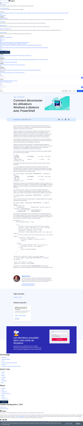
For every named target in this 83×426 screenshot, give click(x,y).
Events (37, 59)
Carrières (3, 397)
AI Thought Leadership (4, 8)
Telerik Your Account (13, 80)
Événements (3, 380)
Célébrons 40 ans (4, 398)
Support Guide (24, 55)
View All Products (5, 52)
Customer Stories (42, 59)
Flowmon (23, 45)
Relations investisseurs (5, 393)
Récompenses (4, 391)
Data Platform (2, 13)
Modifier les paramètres (78, 423)
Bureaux (3, 395)
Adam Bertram (17, 119)
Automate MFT (24, 48)
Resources (2, 58)
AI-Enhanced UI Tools (4, 47)
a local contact (5, 408)
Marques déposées (21, 416)
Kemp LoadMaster (28, 45)
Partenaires (3, 377)
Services (1, 56)
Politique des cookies (6, 424)
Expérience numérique (5, 359)
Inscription (59, 339)
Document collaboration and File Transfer (30, 47)
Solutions (2, 16)
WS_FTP (5, 50)
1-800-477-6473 (3, 82)
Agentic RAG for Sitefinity (15, 13)
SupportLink (2, 80)
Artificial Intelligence (4, 18)
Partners (2, 63)
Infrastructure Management (5, 28)
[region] (41, 423)
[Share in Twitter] (62, 119)
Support (1, 54)
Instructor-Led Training (4, 62)
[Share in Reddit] (69, 119)
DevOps (1, 45)
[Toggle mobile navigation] (1, 89)
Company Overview (4, 70)
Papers (12, 59)
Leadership (10, 70)
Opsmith (34, 14)
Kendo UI (15, 43)
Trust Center (15, 72)
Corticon (14, 42)
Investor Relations (3, 72)
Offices (23, 72)
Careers (20, 72)
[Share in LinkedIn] (65, 119)
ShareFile (19, 43)
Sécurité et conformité (22, 315)
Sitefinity (8, 43)
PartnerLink (7, 80)
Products (2, 36)
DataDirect (11, 42)
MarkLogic (2, 42)
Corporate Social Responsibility (28, 70)
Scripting (20, 297)
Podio (22, 43)
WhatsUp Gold (35, 45)
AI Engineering (3, 15)
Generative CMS (34, 13)
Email (53, 332)
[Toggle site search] (0, 83)
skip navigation (4, 1)
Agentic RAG (7, 13)
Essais (2, 373)
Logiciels (3, 372)
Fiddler (16, 47)
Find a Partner (2, 64)
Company (2, 67)
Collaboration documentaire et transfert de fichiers (11, 366)
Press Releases (10, 72)
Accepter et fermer (69, 423)
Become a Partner (9, 64)
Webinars (16, 59)
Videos (19, 59)
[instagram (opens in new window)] (5, 420)
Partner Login (15, 64)
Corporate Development (16, 70)
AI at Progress (2, 4)
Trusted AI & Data (3, 37)
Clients (2, 390)
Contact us (4, 401)
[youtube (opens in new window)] (3, 420)
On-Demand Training (13, 62)
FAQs (47, 59)
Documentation (24, 59)
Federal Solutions (3, 32)
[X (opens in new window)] (2, 420)
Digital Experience (3, 25)
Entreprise (3, 388)
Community (29, 55)
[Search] (0, 74)
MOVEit (25, 43)
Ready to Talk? (9, 82)
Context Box (40, 13)
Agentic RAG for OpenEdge (26, 13)
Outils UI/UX (3, 364)
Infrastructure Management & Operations (13, 45)
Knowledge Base (30, 59)
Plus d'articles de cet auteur (28, 284)
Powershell (15, 297)
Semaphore (6, 42)
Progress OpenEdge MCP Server (58, 13)
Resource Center (7, 59)
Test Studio (20, 47)
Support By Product (3, 55)
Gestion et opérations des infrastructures (9, 362)
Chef (4, 45)
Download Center (17, 55)
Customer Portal (11, 55)
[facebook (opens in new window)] (0, 420)
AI (0, 3)
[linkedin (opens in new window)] (6, 420)
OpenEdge (27, 42)
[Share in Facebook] (59, 119)
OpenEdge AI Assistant (47, 13)
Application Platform (20, 42)
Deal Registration (12, 65)
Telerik (12, 43)
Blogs (35, 59)
